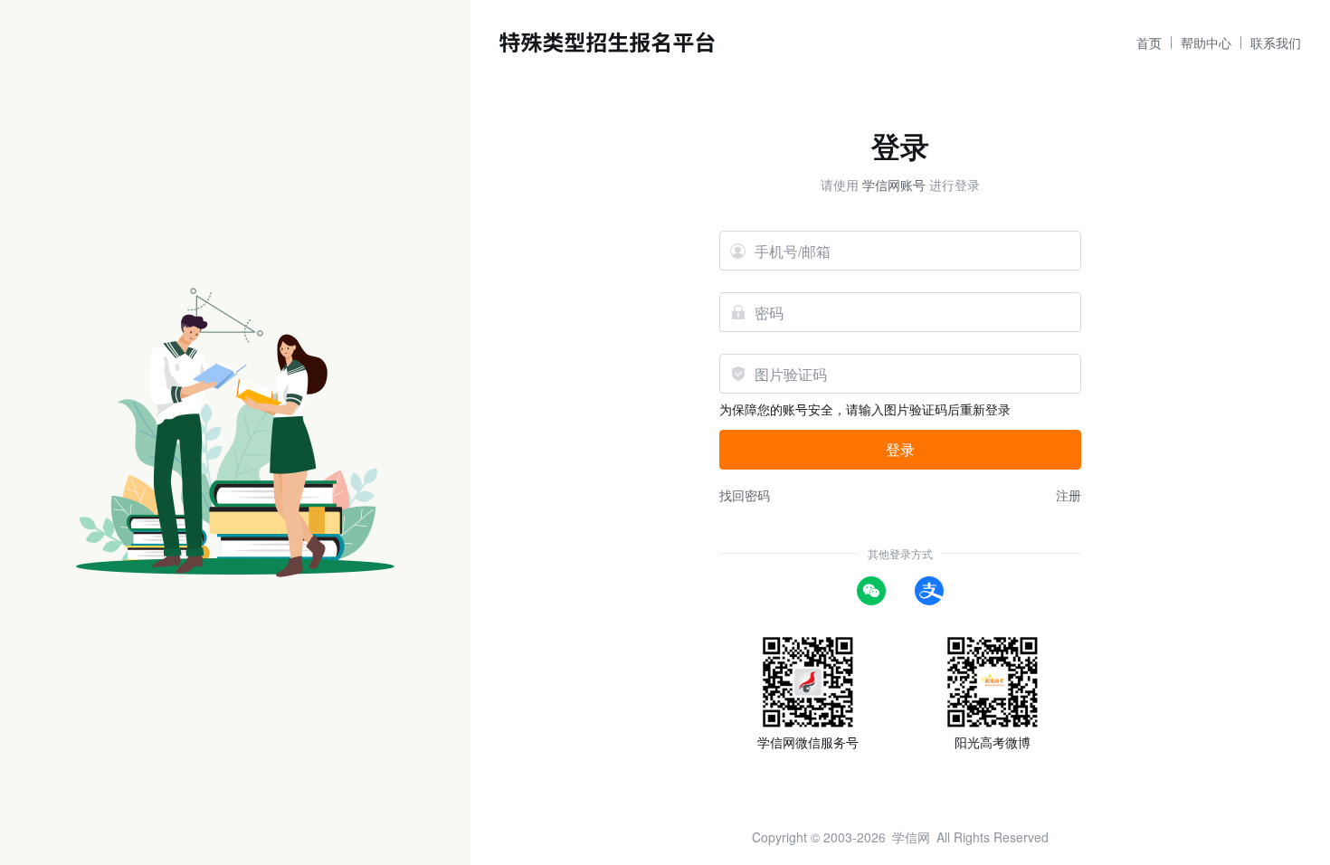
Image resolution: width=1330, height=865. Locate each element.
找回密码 (744, 495)
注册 (1068, 495)
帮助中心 (1206, 42)
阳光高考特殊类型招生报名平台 (607, 42)
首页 (1149, 42)
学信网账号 (894, 185)
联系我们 (1275, 42)
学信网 (911, 837)
